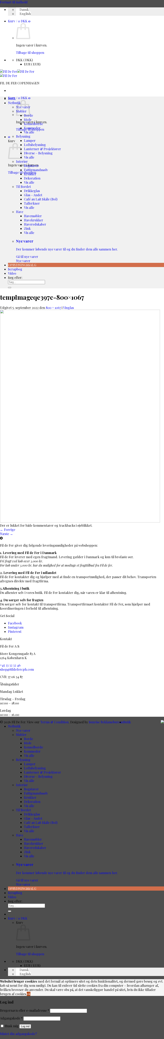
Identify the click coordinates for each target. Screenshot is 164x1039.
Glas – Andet (33, 195)
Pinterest (14, 631)
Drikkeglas (32, 191)
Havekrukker (33, 220)
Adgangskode (11, 1018)
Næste (6, 534)
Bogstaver (31, 166)
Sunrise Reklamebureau (106, 722)
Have (19, 212)
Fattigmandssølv (36, 170)
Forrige (7, 529)
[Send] (9, 287)
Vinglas (68, 308)
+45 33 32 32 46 (10, 665)
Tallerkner (32, 203)
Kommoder (32, 128)
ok (28, 994)
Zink (27, 228)
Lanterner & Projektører (42, 149)
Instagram (15, 627)
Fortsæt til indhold (14, 2)
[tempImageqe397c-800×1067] (80, 521)
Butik (12, 99)
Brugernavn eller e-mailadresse (24, 1010)
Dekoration (32, 178)
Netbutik (14, 103)
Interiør (22, 161)
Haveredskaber (35, 224)
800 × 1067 (53, 308)
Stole (27, 119)
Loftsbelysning (35, 145)
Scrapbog (15, 269)
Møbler (21, 734)
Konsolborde (33, 124)
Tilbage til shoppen (30, 52)
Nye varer (67, 251)
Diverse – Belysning (38, 153)
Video (12, 273)
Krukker (30, 174)
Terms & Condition (54, 722)
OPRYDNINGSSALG (22, 265)
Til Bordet (23, 186)
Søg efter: (15, 277)
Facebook (15, 623)
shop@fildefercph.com (17, 669)
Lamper (30, 140)
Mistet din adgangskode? (18, 1034)
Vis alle (29, 132)
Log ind (25, 1026)
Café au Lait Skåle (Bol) (40, 199)
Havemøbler (33, 216)
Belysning (23, 136)
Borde (28, 739)
